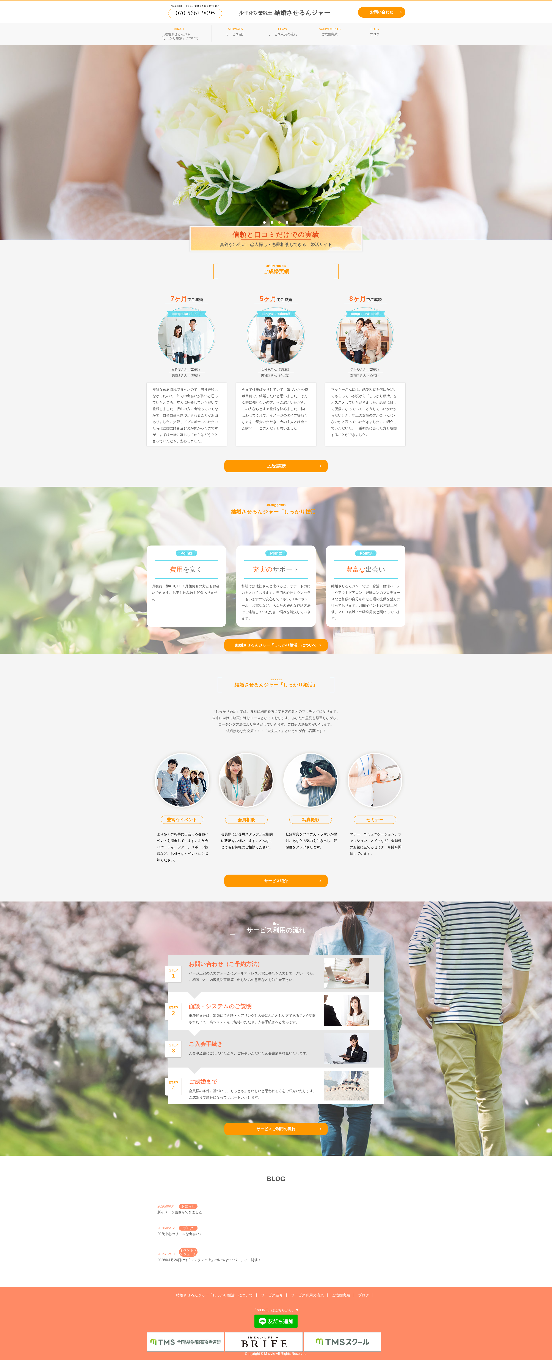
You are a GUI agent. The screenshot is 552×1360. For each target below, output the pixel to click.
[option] (276, 141)
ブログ (363, 1295)
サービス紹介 (276, 881)
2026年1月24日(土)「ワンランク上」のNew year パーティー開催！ (209, 1260)
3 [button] (279, 222)
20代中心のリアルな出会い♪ (179, 1234)
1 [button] (264, 222)
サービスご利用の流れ (276, 1129)
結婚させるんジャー (284, 12)
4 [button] (287, 222)
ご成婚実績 (276, 466)
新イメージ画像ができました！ (181, 1212)
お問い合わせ (381, 12)
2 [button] (272, 222)
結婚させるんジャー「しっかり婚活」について (276, 645)
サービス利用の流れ (307, 1295)
